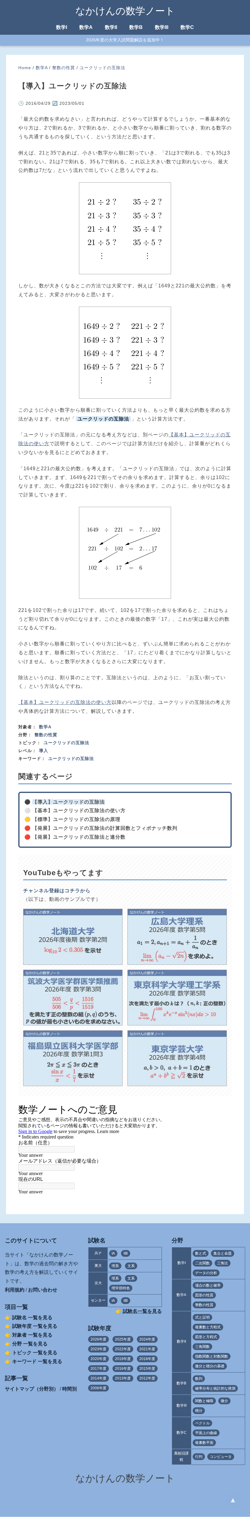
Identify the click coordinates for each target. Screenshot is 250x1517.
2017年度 (98, 1368)
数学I (61, 27)
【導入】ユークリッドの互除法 (68, 802)
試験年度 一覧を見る (34, 1326)
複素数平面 (204, 1443)
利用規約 (14, 1289)
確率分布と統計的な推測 (215, 1388)
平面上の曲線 (206, 1433)
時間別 (69, 1388)
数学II (111, 27)
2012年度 (147, 1378)
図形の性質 (204, 1295)
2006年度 (98, 1388)
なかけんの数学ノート (125, 10)
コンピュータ (221, 1457)
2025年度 (123, 1339)
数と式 (200, 1253)
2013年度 (123, 1378)
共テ (98, 1253)
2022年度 (123, 1349)
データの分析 (206, 1273)
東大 (98, 1265)
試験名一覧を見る (142, 1311)
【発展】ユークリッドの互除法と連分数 (79, 837)
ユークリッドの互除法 (102, 67)
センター (98, 1300)
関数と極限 (204, 1401)
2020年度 (98, 1359)
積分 (198, 1411)
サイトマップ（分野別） (32, 1388)
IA (113, 1253)
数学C (187, 27)
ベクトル (202, 1423)
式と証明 (202, 1317)
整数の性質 (63, 67)
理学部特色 (121, 1288)
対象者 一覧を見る (32, 1335)
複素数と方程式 (208, 1327)
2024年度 (147, 1339)
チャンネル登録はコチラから (57, 890)
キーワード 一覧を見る (37, 1361)
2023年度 (98, 1349)
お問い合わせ (42, 1289)
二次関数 (202, 1263)
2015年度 (147, 1368)
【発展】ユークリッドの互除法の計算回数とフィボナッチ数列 (104, 828)
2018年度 (147, 1359)
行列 (198, 1457)
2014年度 (98, 1378)
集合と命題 (222, 1253)
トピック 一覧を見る (34, 1352)
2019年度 (123, 1359)
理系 (115, 1266)
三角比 (222, 1263)
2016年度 (123, 1368)
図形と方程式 (206, 1337)
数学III (161, 27)
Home (24, 67)
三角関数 (202, 1347)
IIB (125, 1253)
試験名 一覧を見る (32, 1317)
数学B (136, 27)
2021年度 (147, 1349)
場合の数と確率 (208, 1285)
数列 (198, 1379)
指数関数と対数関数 (211, 1356)
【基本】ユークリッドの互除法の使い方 (65, 702)
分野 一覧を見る (30, 1343)
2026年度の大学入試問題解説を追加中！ (125, 39)
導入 (43, 750)
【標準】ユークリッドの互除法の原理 (76, 819)
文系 (131, 1266)
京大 (98, 1283)
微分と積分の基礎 (209, 1366)
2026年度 (98, 1339)
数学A (86, 27)
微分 (224, 1401)
